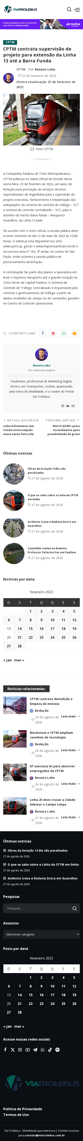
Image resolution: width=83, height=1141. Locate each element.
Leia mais (68, 716)
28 (19, 646)
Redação (42, 711)
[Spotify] (57, 1050)
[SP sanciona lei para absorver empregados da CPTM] (15, 772)
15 (31, 628)
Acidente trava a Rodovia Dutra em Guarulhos (42, 878)
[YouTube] (73, 406)
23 (41, 637)
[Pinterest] (53, 333)
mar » (19, 660)
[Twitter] (13, 1050)
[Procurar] (69, 9)
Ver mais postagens (41, 370)
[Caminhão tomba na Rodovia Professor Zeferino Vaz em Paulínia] (13, 553)
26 (74, 637)
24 (52, 637)
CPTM (10, 42)
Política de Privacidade (22, 1109)
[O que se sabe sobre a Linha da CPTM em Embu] (13, 500)
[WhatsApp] (64, 333)
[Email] (74, 333)
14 (19, 628)
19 (74, 628)
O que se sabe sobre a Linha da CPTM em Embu (43, 864)
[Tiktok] (50, 1050)
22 (31, 637)
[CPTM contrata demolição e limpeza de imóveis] (15, 705)
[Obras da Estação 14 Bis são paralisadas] (13, 474)
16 (41, 628)
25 (63, 637)
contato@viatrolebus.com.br (45, 1135)
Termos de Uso (16, 1114)
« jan (7, 660)
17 (52, 628)
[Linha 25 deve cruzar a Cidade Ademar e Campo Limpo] (15, 806)
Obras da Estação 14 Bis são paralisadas (38, 850)
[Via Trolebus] (41, 1083)
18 (63, 628)
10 (52, 620)
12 (74, 620)
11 (63, 620)
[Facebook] (42, 333)
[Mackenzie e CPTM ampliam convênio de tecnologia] (15, 739)
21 (19, 637)
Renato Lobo (45, 69)
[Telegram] (35, 1050)
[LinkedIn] (67, 406)
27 (9, 646)
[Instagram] (62, 406)
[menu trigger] (77, 9)
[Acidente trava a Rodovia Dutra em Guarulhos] (13, 527)
